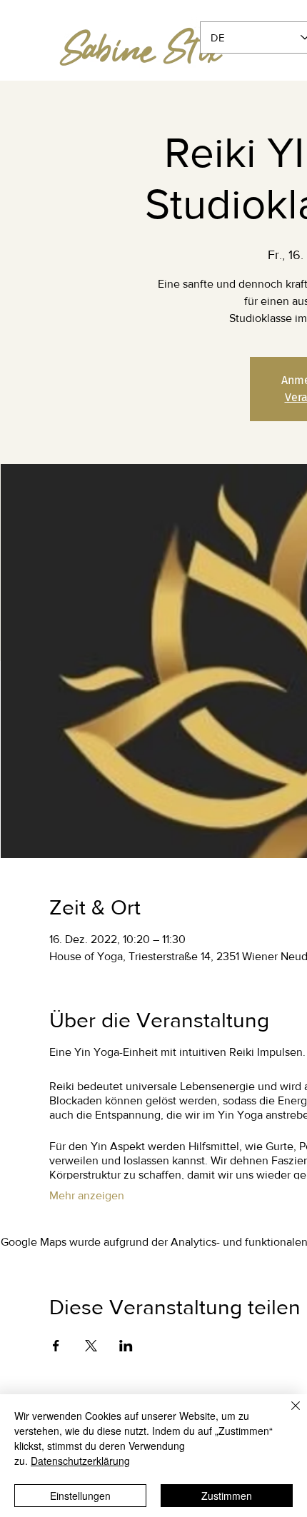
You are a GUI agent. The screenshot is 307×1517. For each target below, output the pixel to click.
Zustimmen (226, 1495)
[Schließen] (287, 1414)
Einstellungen (80, 1495)
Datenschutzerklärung (80, 1460)
